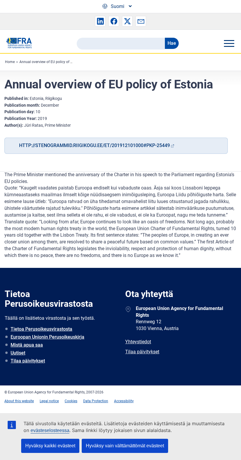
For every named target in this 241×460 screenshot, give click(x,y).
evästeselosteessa (50, 430)
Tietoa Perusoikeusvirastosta (41, 329)
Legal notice (49, 401)
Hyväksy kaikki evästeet (50, 445)
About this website (19, 401)
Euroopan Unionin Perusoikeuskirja (47, 337)
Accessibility (124, 401)
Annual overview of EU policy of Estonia (50, 62)
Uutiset (18, 353)
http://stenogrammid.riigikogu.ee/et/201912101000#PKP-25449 (94, 145)
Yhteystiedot (138, 341)
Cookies (71, 401)
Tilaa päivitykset (28, 361)
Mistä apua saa (27, 345)
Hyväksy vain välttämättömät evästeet (125, 445)
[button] (100, 21)
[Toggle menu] (229, 43)
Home (10, 62)
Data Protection (95, 401)
